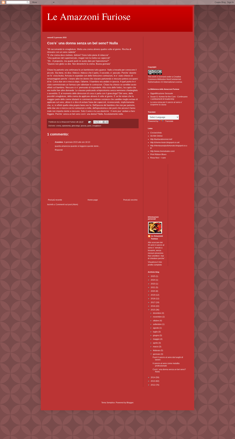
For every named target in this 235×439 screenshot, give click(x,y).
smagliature (96, 126)
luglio (155, 332)
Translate (169, 121)
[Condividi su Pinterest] (107, 122)
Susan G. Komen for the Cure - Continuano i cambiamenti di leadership (169, 98)
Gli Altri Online (156, 136)
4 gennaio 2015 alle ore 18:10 (77, 142)
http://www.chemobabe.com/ (162, 151)
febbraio (157, 350)
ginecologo (76, 126)
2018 (153, 299)
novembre (157, 317)
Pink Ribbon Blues (158, 154)
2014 (153, 377)
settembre (157, 324)
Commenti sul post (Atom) (67, 204)
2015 (153, 310)
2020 (153, 291)
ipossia (83, 126)
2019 (153, 295)
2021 (153, 287)
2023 (153, 284)
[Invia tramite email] (94, 122)
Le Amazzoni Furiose (89, 16)
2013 (153, 381)
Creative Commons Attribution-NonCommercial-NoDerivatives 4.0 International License (165, 79)
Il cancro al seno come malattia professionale (166, 364)
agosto (156, 328)
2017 (153, 302)
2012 (153, 385)
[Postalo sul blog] (97, 122)
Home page (93, 200)
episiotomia (66, 126)
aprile (155, 343)
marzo (156, 347)
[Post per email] (89, 122)
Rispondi (59, 150)
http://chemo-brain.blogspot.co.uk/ (165, 142)
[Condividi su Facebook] (104, 122)
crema (58, 126)
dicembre (157, 313)
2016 (153, 306)
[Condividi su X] (100, 122)
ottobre (156, 321)
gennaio (157, 354)
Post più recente (55, 200)
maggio (156, 339)
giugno (156, 335)
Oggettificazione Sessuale (161, 93)
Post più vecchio (130, 200)
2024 (153, 280)
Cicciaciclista (156, 133)
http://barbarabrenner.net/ (161, 139)
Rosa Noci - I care (158, 158)
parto (89, 126)
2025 (153, 276)
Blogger (130, 403)
